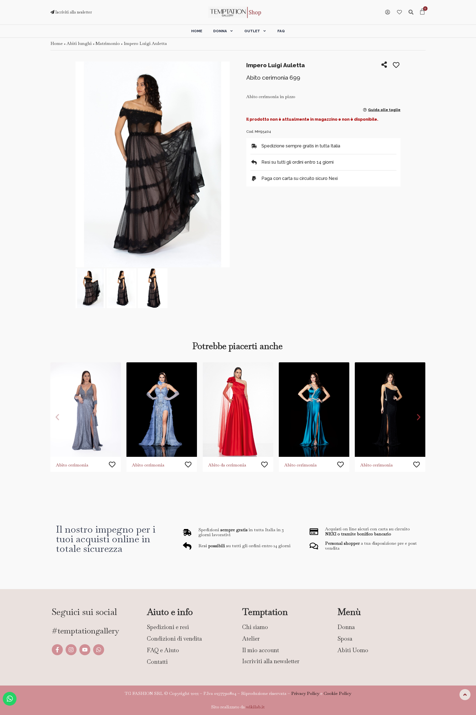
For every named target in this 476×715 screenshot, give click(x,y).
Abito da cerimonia (227, 465)
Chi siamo (255, 627)
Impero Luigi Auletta (145, 43)
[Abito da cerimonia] (238, 409)
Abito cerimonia (72, 465)
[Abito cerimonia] (85, 409)
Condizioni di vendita (174, 638)
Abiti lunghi (79, 43)
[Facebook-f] (57, 649)
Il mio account (260, 650)
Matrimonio (108, 43)
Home (196, 31)
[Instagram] (71, 649)
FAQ (281, 31)
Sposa (344, 638)
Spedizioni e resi (168, 627)
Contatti (157, 661)
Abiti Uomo (352, 650)
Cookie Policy (337, 693)
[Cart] (422, 12)
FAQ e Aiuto (163, 650)
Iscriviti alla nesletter (73, 12)
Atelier (251, 638)
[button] (81, 164)
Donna (220, 31)
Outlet (252, 31)
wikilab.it (255, 707)
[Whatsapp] (98, 649)
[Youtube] (84, 649)
